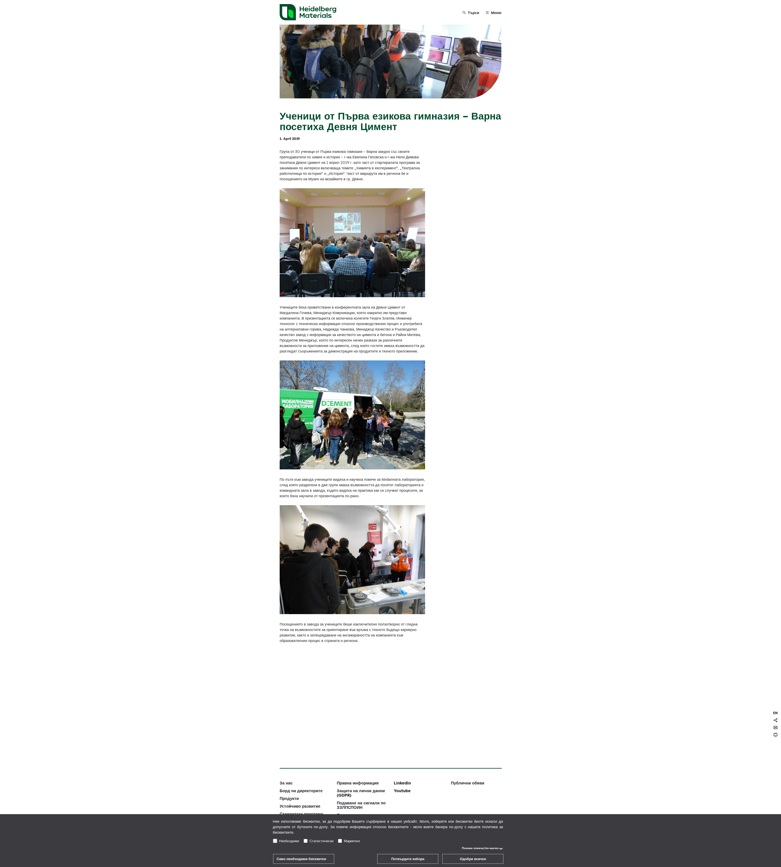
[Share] (775, 720)
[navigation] (775, 713)
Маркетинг (352, 841)
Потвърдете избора (407, 859)
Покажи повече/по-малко (480, 848)
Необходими (289, 841)
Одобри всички (473, 859)
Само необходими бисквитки (301, 859)
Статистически (322, 841)
